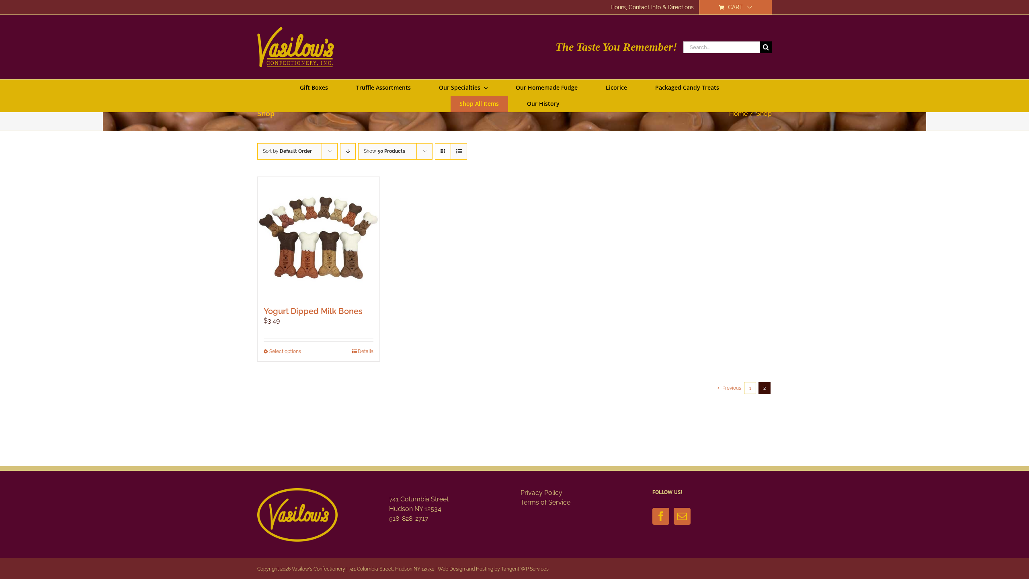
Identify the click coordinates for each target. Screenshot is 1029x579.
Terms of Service (545, 502)
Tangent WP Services (525, 569)
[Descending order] (348, 151)
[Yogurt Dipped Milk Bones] (318, 238)
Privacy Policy (541, 493)
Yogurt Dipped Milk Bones (313, 311)
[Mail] (682, 516)
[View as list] (459, 151)
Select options (285, 351)
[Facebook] (660, 516)
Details (365, 351)
